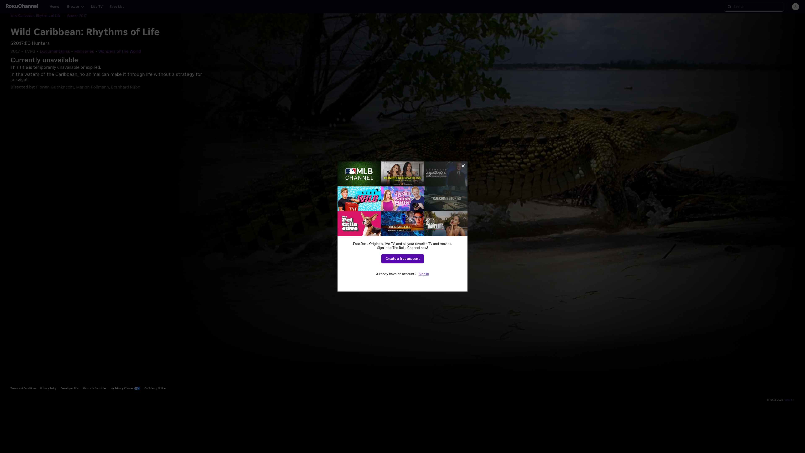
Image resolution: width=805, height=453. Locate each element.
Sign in (424, 274)
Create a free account (403, 258)
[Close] (463, 166)
